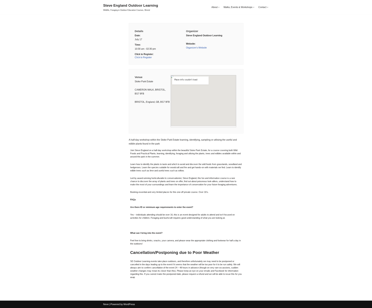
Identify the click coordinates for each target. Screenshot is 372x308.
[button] (218, 7)
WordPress (129, 304)
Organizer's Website (196, 47)
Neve (106, 304)
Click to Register (143, 57)
